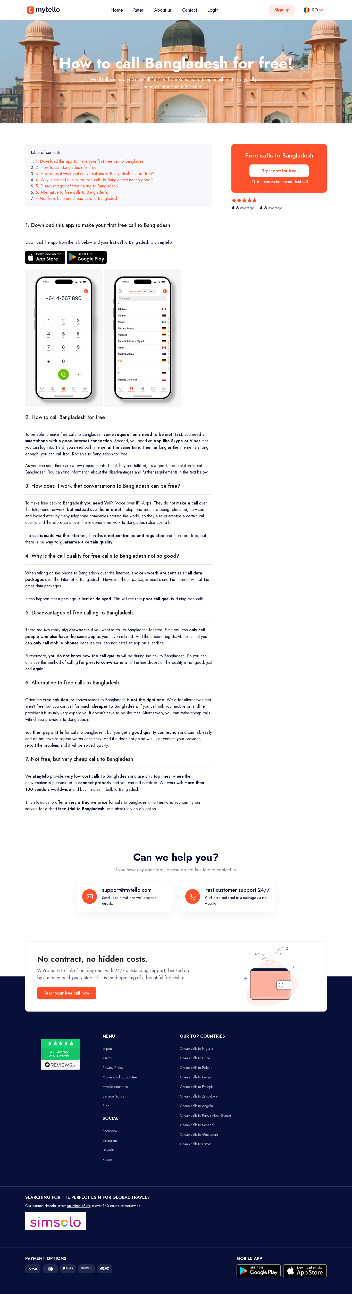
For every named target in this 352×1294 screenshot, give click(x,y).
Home (119, 9)
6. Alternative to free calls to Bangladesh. (72, 192)
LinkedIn (109, 1150)
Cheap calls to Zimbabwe (198, 1096)
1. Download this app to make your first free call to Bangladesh (91, 161)
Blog (106, 1105)
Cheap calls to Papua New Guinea (205, 1115)
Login (213, 10)
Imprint (108, 1048)
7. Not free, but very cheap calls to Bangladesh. (78, 198)
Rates (138, 10)
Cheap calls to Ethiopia (197, 1086)
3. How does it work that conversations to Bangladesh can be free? (95, 174)
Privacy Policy (113, 1067)
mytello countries (115, 1086)
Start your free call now (67, 993)
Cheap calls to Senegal (197, 1124)
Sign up (282, 9)
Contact (189, 10)
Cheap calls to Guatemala (199, 1134)
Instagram (110, 1140)
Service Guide (113, 1096)
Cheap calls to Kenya (195, 1077)
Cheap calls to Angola (196, 1105)
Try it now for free (279, 171)
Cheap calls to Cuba (195, 1058)
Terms (107, 1058)
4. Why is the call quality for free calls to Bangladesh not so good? (94, 180)
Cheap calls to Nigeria (196, 1048)
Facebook (110, 1130)
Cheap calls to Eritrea (196, 1144)
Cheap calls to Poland (196, 1067)
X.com (107, 1159)
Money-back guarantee (120, 1077)
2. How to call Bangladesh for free (66, 167)
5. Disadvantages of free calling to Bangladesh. (77, 186)
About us (163, 10)
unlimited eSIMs (78, 1205)
